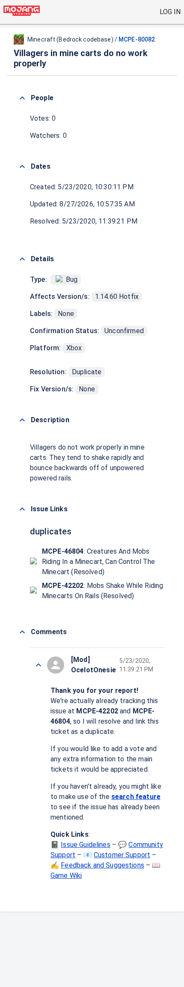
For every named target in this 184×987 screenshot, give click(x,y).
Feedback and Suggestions (102, 865)
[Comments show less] (22, 632)
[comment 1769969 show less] (38, 665)
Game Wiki (66, 875)
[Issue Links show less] (22, 509)
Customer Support (122, 855)
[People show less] (22, 98)
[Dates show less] (22, 166)
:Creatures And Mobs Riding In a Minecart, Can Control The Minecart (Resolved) (98, 561)
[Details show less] (22, 259)
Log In (170, 12)
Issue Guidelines (85, 845)
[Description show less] (22, 420)
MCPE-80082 (137, 39)
